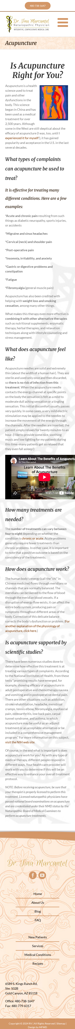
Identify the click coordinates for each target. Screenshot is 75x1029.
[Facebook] (33, 875)
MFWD (43, 1027)
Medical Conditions (37, 955)
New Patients (37, 937)
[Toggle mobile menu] (64, 22)
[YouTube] (42, 875)
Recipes (37, 963)
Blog (38, 911)
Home (37, 894)
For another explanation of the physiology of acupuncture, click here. (37, 626)
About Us (37, 902)
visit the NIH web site (20, 742)
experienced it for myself (21, 138)
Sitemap (61, 1023)
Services (37, 946)
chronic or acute (32, 538)
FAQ (38, 920)
